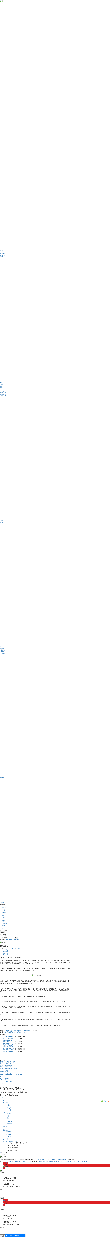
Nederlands (4, 922)
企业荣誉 (2, 256)
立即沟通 (2, 1097)
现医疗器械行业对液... (8, 1041)
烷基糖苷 (2, 384)
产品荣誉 (8, 1110)
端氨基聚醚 (3, 394)
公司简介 (2, 252)
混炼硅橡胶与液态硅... (8, 1045)
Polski (3, 925)
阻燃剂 (1, 387)
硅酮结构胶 (9, 1125)
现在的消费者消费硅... (8, 1048)
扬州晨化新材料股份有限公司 (10, 1141)
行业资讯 (2, 650)
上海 (15, 1161)
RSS (82, 1161)
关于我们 (5, 1102)
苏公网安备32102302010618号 (56, 1161)
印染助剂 (2, 391)
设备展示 (5, 1126)
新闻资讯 (5, 1130)
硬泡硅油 (18, 939)
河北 (12, 1161)
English (3, 906)
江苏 (17, 1161)
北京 (7, 1161)
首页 (7, 948)
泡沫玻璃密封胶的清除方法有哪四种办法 (15, 1032)
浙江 (20, 1161)
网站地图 (78, 1161)
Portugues (4, 909)
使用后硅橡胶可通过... (8, 1040)
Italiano (3, 920)
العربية (3, 918)
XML (85, 1161)
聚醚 (1, 386)
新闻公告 (2, 651)
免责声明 (45, 1161)
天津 (10, 1161)
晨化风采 (2, 253)
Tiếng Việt (4, 928)
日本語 (3, 915)
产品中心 (5, 1112)
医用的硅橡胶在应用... (8, 1037)
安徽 (22, 1161)
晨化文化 (2, 255)
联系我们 (5, 1139)
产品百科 (5, 955)
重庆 (30, 1161)
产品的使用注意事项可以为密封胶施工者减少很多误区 (18, 1030)
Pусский (3, 910)
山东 (25, 1161)
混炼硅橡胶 (3, 392)
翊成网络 (40, 1161)
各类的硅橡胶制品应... (8, 1043)
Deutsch (3, 914)
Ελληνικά (4, 923)
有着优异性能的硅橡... (8, 1038)
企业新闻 (2, 648)
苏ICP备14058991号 (40, 1159)
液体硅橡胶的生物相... (8, 1046)
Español (3, 907)
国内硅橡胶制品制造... (8, 1050)
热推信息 (67, 1161)
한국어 (3, 917)
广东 (28, 1161)
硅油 (1, 389)
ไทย (2, 927)
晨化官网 (5, 1138)
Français (3, 912)
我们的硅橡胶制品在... (8, 1051)
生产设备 (8, 1128)
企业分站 (72, 1161)
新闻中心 (12, 948)
